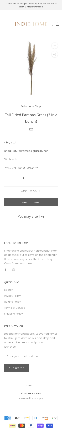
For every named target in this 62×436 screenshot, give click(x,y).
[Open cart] (57, 24)
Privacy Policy (12, 296)
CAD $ (30, 385)
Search (8, 290)
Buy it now (31, 202)
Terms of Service (14, 308)
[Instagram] (13, 270)
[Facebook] (5, 270)
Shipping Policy (13, 313)
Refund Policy (12, 301)
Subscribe (16, 368)
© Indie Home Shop (31, 393)
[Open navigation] (5, 23)
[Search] (51, 23)
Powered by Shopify (31, 398)
